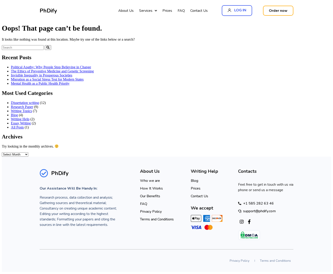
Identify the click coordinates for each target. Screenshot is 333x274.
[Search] (48, 47)
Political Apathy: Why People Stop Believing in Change (51, 67)
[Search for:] (23, 47)
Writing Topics (21, 111)
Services (145, 10)
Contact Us (199, 10)
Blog (14, 115)
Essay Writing (21, 123)
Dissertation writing (25, 103)
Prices (167, 10)
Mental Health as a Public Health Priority (40, 83)
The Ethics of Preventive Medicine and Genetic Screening (52, 71)
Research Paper (22, 107)
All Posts (17, 127)
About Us (126, 10)
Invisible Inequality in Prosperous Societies (41, 75)
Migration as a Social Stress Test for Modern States (47, 79)
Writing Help (20, 119)
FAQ (181, 10)
